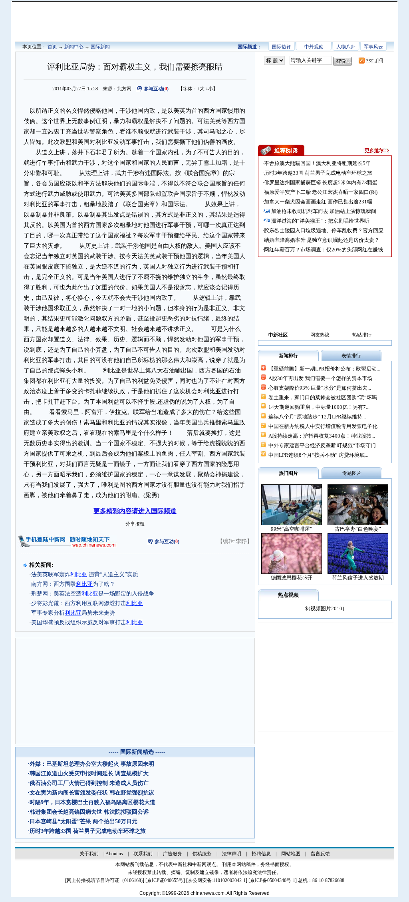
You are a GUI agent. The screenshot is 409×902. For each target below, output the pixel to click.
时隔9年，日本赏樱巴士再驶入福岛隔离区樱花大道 (92, 802)
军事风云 (373, 47)
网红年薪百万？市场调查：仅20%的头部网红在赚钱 (323, 250)
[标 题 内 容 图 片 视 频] (274, 61)
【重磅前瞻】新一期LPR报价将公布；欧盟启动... (324, 369)
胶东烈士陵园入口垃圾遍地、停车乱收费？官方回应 (323, 230)
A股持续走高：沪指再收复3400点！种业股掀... (321, 436)
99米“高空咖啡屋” (291, 529)
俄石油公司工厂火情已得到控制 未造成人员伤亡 (89, 783)
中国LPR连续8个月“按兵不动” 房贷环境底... (318, 455)
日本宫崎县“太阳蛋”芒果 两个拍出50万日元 (83, 821)
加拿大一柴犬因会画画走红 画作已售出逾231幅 (318, 202)
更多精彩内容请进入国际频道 (135, 511)
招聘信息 (261, 853)
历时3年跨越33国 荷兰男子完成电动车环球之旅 (88, 831)
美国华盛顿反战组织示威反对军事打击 (87, 622)
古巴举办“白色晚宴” (358, 529)
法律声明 (231, 853)
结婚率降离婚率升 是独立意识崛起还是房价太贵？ (321, 240)
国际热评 (281, 47)
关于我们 (89, 853)
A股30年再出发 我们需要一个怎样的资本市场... (322, 378)
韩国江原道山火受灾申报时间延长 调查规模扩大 (89, 774)
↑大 (200, 89)
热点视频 (288, 595)
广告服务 (172, 853)
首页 (52, 47)
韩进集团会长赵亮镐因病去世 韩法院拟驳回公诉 (89, 812)
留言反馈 (320, 853)
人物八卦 (345, 47)
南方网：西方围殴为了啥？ (73, 584)
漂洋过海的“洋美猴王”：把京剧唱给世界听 (320, 221)
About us (114, 853)
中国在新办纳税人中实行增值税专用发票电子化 (322, 426)
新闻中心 (73, 47)
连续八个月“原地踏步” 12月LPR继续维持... (317, 417)
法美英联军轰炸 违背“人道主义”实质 (84, 574)
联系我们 (143, 853)
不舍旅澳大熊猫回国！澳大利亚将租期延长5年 (317, 163)
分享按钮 (135, 524)
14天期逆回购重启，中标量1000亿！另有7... (318, 407)
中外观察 (314, 47)
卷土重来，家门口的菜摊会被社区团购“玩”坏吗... (324, 397)
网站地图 (290, 853)
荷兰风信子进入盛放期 (358, 578)
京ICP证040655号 (165, 880)
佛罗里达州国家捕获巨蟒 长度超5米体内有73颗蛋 (320, 182)
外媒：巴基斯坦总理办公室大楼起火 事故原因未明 (92, 764)
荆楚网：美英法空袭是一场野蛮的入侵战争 (92, 594)
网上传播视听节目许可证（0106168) (105, 880)
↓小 (209, 89)
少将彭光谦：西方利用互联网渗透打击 (87, 603)
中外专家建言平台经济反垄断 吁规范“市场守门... (323, 445)
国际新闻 (100, 47)
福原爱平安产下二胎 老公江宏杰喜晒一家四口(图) (320, 192)
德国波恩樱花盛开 (291, 578)
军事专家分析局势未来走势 (73, 613)
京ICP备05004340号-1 (272, 880)
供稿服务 (202, 853)
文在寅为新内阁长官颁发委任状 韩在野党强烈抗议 (92, 793)
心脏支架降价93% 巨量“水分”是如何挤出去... (319, 388)
